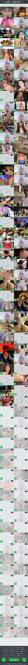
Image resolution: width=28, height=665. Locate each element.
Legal (24, 663)
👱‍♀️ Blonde (24, 649)
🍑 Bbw (17, 651)
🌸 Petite (22, 651)
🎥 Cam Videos (21, 659)
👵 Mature (13, 649)
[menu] (3, 660)
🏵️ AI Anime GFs (20, 657)
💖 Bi (16, 653)
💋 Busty (6, 653)
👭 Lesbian (11, 653)
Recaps (16, 663)
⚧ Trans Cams (13, 655)
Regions (9, 663)
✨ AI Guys (6, 659)
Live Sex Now (14, 660)
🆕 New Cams (21, 653)
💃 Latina (16, 647)
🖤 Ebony (10, 647)
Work (13, 663)
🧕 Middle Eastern (6, 649)
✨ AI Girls (14, 657)
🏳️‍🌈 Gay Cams (6, 655)
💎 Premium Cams (21, 655)
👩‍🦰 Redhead (12, 651)
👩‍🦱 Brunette (6, 651)
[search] (24, 660)
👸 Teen (18, 649)
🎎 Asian (5, 647)
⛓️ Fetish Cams (7, 657)
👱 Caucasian (21, 647)
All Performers (20, 663)
